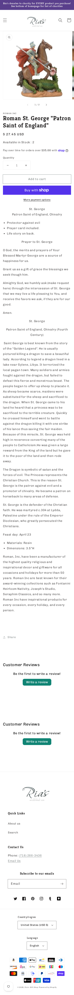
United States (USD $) (34, 924)
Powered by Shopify (48, 987)
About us (14, 823)
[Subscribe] (61, 883)
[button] (5, 20)
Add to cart (37, 179)
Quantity (8, 157)
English (34, 945)
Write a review (37, 682)
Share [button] (11, 637)
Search (13, 832)
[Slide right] (46, 105)
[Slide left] (27, 105)
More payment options (37, 199)
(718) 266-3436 (30, 855)
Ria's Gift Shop (31, 987)
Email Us (14, 861)
